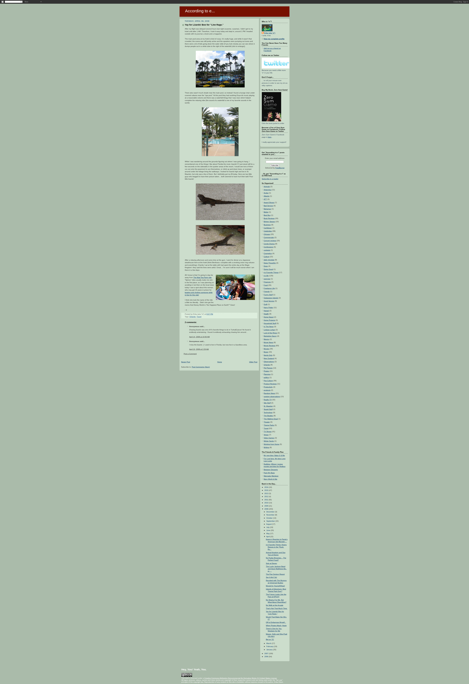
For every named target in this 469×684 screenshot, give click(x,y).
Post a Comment (190, 354)
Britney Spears (269, 222)
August (269, 524)
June (268, 530)
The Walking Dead (271, 419)
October (269, 518)
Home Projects (269, 320)
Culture (266, 257)
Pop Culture (268, 381)
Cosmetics (268, 253)
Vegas (266, 435)
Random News (269, 393)
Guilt (265, 304)
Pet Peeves (268, 368)
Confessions (268, 247)
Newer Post (185, 362)
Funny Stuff (268, 295)
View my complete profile (274, 39)
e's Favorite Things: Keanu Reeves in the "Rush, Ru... (276, 547)
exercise (267, 279)
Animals (267, 187)
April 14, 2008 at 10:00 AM (199, 337)
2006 (266, 657)
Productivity (268, 387)
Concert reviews (270, 241)
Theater (267, 422)
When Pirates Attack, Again (276, 626)
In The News (268, 327)
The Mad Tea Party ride (202, 277)
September (270, 521)
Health (266, 314)
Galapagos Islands (271, 298)
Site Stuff (267, 403)
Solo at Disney (271, 563)
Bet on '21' (270, 639)
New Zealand (269, 358)
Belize (266, 212)
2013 (266, 493)
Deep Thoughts (270, 263)
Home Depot (268, 317)
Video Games (269, 438)
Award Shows (269, 203)
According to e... (200, 11)
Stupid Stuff (268, 409)
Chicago (267, 234)
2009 (266, 506)
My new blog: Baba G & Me (274, 455)
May (268, 533)
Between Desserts (271, 470)
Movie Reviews (269, 346)
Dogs (266, 266)
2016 (266, 487)
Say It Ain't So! (271, 577)
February (270, 646)
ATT (265, 199)
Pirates (266, 371)
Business (267, 225)
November (270, 515)
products (267, 390)
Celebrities (268, 231)
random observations (272, 396)
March (269, 643)
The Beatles (268, 416)
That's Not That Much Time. (276, 608)
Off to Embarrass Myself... (276, 622)
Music (266, 352)
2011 (266, 500)
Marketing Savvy (270, 336)
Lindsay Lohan (269, 330)
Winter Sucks (269, 441)
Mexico (266, 339)
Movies (266, 349)
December (270, 512)
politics (266, 377)
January (269, 650)
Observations (269, 362)
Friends (267, 291)
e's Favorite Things (271, 272)
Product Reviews (270, 384)
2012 (266, 496)
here (269, 137)
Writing (266, 447)
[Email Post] (213, 314)
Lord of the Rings (270, 333)
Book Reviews (269, 218)
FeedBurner (280, 168)
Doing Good (268, 269)
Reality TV (268, 400)
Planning (267, 374)
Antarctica (267, 190)
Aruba (266, 193)
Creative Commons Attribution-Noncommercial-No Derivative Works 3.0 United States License (240, 678)
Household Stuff (270, 323)
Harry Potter (268, 307)
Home (219, 362)
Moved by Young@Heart (275, 586)
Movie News (268, 342)
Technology (268, 412)
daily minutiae (269, 260)
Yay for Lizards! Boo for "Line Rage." (204, 24)
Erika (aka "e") (269, 33)
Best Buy (267, 215)
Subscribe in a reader (270, 179)
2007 (266, 653)
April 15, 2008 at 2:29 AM (199, 349)
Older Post (253, 362)
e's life (266, 276)
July (268, 527)
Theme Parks (269, 425)
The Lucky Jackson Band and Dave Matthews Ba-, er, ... (276, 569)
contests (267, 250)
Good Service (269, 301)
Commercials (269, 237)
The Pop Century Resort (275, 574)
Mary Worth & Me (270, 479)
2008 (266, 509)
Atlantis (266, 196)
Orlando (192, 317)
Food (266, 285)
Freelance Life (269, 288)
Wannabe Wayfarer (271, 476)
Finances (267, 282)
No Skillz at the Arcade (274, 605)
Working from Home (271, 444)
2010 (266, 503)
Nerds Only (268, 355)
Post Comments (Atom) (201, 367)
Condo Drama (269, 244)
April (268, 537)
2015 (266, 490)
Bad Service (268, 206)
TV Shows (268, 432)
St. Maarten (268, 406)
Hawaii (266, 311)
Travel (199, 317)
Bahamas (267, 209)
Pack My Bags (269, 473)
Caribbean (268, 228)
